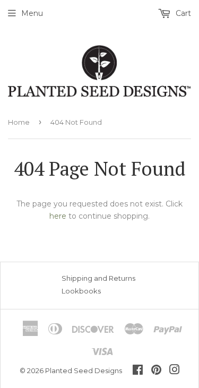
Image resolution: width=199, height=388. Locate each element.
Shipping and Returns (98, 278)
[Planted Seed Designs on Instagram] (174, 371)
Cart (182, 13)
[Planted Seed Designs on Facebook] (137, 371)
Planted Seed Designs (83, 370)
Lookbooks (81, 291)
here (57, 216)
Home (19, 122)
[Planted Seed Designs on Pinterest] (156, 371)
